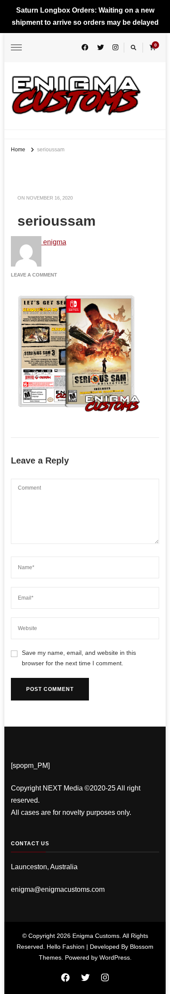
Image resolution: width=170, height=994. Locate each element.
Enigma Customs (95, 935)
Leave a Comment (34, 274)
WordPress (114, 957)
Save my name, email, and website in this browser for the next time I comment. (79, 657)
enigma (53, 242)
